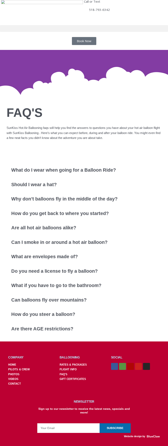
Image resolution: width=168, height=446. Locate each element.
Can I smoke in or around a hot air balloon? (59, 242)
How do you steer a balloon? (43, 314)
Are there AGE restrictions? (42, 328)
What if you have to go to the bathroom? (56, 285)
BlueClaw (153, 436)
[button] (84, 28)
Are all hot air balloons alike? (43, 227)
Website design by (134, 436)
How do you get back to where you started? (60, 213)
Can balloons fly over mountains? (49, 300)
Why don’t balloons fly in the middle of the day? (64, 199)
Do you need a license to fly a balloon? (54, 271)
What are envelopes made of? (44, 256)
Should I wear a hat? (34, 184)
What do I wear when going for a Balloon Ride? (63, 170)
